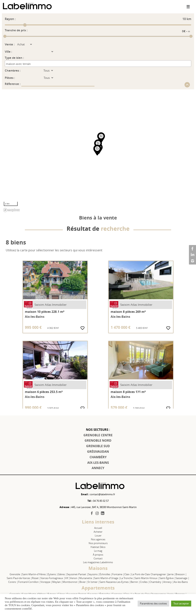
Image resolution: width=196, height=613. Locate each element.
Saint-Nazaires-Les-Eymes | (115, 582)
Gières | (62, 574)
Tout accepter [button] (181, 603)
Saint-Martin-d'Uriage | (107, 578)
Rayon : (10, 19)
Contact (98, 558)
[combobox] (98, 63)
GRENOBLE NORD (98, 440)
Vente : (10, 44)
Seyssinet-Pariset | (77, 574)
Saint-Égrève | (167, 578)
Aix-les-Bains (181, 582)
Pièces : (10, 78)
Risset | (36, 578)
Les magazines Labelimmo (98, 562)
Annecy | (168, 582)
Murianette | (86, 578)
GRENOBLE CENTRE (98, 435)
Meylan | (57, 582)
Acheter (98, 531)
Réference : (13, 84)
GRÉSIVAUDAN (98, 451)
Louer (98, 535)
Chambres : (12, 71)
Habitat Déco (98, 547)
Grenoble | (16, 574)
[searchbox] (23, 64)
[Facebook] (192, 248)
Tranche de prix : (16, 30)
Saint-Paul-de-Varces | (19, 578)
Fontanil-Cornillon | (29, 582)
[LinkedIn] (192, 254)
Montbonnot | (71, 582)
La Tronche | (127, 578)
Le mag (98, 551)
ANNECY (98, 468)
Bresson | (181, 574)
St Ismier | (94, 582)
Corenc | (13, 582)
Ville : (8, 52)
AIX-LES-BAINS (98, 463)
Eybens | (53, 574)
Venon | (74, 578)
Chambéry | (156, 582)
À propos (98, 554)
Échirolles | (106, 574)
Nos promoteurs (98, 543)
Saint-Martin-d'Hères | (35, 574)
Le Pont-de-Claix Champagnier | (149, 574)
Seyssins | (94, 574)
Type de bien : (14, 58)
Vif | (67, 578)
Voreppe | (46, 582)
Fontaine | (118, 574)
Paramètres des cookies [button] (153, 603)
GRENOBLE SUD (98, 446)
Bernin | (135, 582)
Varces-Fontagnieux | (53, 578)
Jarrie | (172, 574)
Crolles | (144, 582)
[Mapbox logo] (11, 210)
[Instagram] (192, 261)
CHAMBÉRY (98, 457)
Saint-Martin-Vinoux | (147, 578)
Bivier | (83, 582)
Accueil (98, 528)
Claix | (127, 574)
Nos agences (98, 539)
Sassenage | (182, 578)
